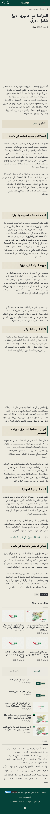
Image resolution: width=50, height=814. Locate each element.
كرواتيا (10, 775)
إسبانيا (15, 749)
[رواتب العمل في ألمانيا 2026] (40, 683)
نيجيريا (6, 778)
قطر (16, 775)
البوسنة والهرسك (42, 756)
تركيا (5, 766)
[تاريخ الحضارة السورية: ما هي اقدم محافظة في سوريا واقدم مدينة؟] (40, 731)
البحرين (18, 752)
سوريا (7, 771)
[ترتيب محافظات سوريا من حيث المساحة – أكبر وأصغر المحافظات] (37, 616)
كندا (5, 775)
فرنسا (21, 775)
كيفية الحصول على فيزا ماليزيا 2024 (24, 537)
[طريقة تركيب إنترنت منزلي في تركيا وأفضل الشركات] (13, 616)
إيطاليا (45, 752)
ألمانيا (38, 749)
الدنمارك (11, 756)
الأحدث (37, 671)
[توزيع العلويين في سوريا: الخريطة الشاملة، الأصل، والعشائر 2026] (40, 719)
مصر (25, 779)
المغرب (7, 759)
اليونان (21, 766)
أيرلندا (27, 749)
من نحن (37, 801)
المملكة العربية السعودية (38, 763)
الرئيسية (43, 9)
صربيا (39, 775)
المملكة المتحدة (21, 762)
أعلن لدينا (29, 801)
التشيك (32, 756)
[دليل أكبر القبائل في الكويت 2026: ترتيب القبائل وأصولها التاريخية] (40, 707)
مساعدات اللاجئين (35, 779)
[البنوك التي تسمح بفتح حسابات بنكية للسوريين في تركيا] (37, 643)
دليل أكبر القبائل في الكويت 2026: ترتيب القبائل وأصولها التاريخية (18, 705)
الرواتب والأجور (41, 759)
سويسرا (45, 775)
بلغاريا (16, 766)
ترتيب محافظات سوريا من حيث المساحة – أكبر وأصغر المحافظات (37, 627)
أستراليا (45, 749)
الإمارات (25, 752)
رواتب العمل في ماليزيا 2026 (20, 692)
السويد (31, 759)
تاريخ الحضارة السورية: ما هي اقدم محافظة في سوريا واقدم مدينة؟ (17, 728)
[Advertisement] (25, 56)
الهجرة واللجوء (33, 9)
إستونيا (9, 749)
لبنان (36, 594)
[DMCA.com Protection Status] (11, 793)
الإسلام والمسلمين (35, 752)
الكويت (13, 759)
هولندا (46, 782)
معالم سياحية (16, 779)
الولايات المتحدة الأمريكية (36, 766)
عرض (35, 123)
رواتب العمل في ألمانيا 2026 (20, 680)
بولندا (11, 766)
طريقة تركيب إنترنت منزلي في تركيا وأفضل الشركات (13, 626)
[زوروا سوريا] (25, 3)
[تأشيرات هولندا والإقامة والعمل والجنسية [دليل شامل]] (13, 643)
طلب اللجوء (30, 775)
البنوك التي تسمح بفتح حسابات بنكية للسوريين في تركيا (37, 654)
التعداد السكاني (22, 756)
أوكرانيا (32, 749)
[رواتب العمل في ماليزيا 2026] (40, 695)
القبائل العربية (22, 759)
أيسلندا (21, 749)
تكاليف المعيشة (41, 771)
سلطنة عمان (16, 771)
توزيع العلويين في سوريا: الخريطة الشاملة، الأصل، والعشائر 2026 (17, 717)
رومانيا (24, 771)
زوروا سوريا (39, 792)
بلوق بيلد (22, 797)
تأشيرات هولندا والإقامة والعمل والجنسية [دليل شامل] (14, 654)
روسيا (30, 771)
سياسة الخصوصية (17, 801)
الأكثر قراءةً (14, 671)
